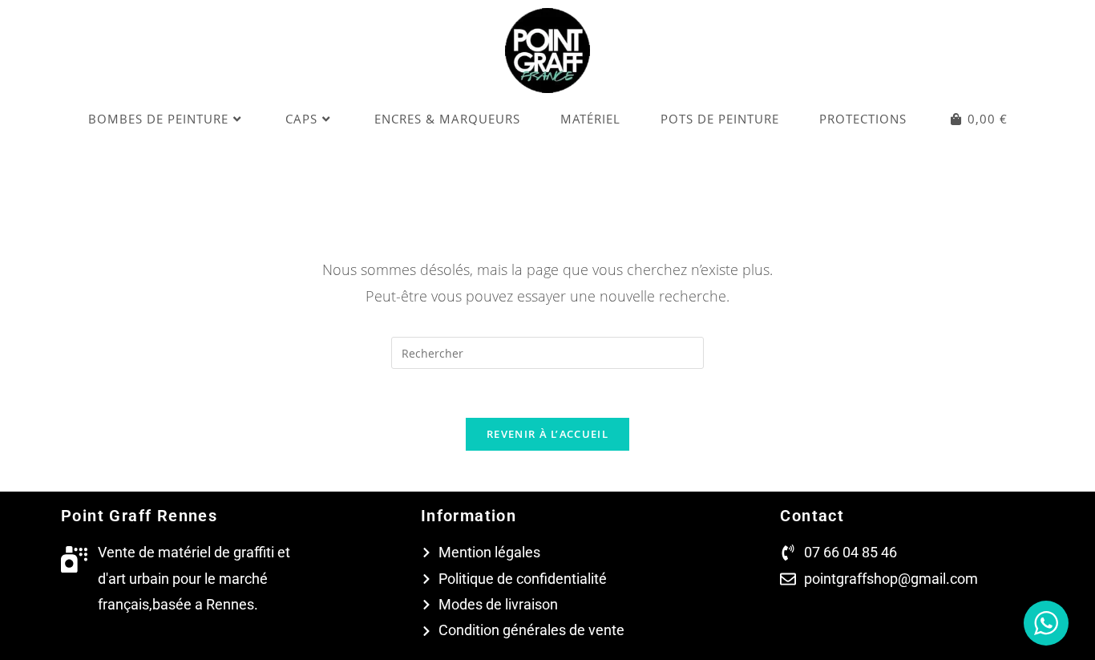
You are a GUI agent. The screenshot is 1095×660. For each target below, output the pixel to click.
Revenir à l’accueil (547, 434)
